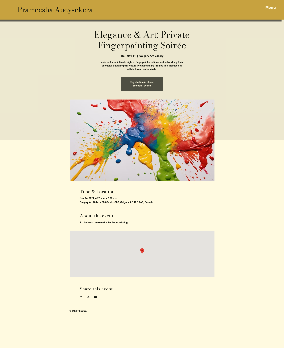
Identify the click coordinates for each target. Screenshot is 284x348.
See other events (142, 85)
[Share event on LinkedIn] (95, 297)
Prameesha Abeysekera (55, 9)
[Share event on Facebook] (81, 297)
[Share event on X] (88, 297)
